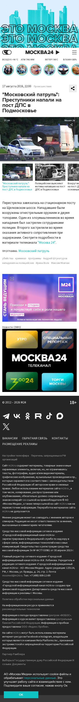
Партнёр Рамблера (13, 654)
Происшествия (42, 86)
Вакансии (10, 438)
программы (34, 258)
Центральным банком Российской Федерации (37, 621)
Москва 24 (39, 52)
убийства (7, 258)
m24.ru (12, 466)
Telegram (6, 416)
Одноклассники (27, 416)
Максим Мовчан (60, 263)
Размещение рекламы (19, 444)
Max (60, 416)
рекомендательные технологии (21, 609)
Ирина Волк (42, 263)
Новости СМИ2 (11, 327)
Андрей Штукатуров (55, 258)
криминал (20, 258)
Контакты (60, 438)
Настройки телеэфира (15, 456)
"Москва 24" (47, 242)
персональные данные (40, 678)
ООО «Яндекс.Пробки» (34, 627)
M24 (23, 402)
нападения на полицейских (18, 263)
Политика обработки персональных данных (28, 599)
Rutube (38, 416)
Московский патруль (33, 251)
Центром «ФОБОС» (60, 615)
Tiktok (49, 416)
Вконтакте (17, 416)
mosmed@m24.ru (12, 576)
